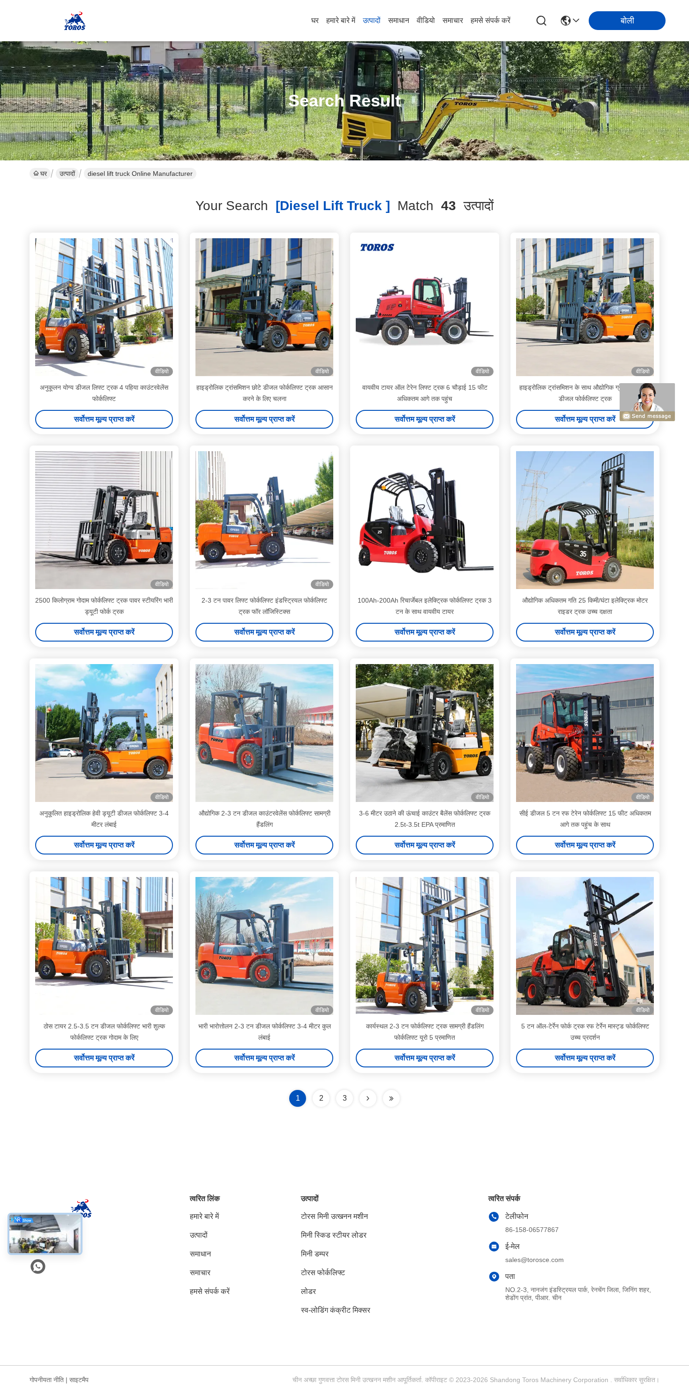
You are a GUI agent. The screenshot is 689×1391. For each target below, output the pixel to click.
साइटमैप (79, 1379)
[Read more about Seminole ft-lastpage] (391, 1098)
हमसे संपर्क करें (490, 20)
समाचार (452, 20)
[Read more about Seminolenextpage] (367, 1098)
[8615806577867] (38, 1266)
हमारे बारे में (340, 20)
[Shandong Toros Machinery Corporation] (75, 21)
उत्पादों (372, 20)
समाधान (398, 20)
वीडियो (426, 20)
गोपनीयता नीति (47, 1379)
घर (315, 20)
